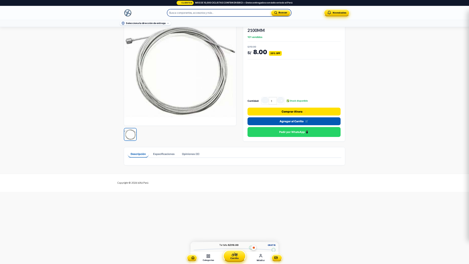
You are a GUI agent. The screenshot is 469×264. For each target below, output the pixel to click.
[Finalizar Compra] (277, 257)
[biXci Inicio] (127, 13)
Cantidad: (253, 100)
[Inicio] (192, 257)
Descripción (138, 153)
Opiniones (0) (191, 153)
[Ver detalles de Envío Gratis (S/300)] (273, 250)
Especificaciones (164, 153)
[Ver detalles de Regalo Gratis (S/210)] (251, 247)
